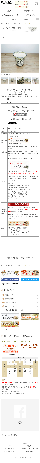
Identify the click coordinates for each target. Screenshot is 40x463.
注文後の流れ (9, 299)
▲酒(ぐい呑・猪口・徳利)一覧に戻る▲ (20, 258)
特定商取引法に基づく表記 (14, 310)
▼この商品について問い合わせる (20, 119)
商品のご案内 (9, 295)
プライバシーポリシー (10, 451)
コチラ (13, 393)
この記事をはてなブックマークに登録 (5, 435)
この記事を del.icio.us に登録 (11, 435)
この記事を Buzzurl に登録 (7, 435)
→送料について (13, 136)
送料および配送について (13, 302)
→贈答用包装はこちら (15, 143)
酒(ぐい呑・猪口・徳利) (13, 23)
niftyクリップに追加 (16, 435)
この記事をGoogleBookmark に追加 (14, 435)
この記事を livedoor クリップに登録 (9, 435)
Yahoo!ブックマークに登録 (2, 435)
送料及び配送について (10, 15)
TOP (2, 23)
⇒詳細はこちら (14, 354)
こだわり (10, 11)
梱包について (9, 306)
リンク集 (4, 329)
